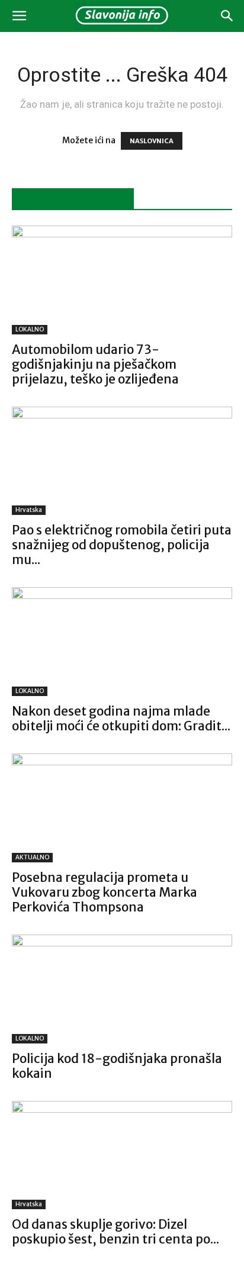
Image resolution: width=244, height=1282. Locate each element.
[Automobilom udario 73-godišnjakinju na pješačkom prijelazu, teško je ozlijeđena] (122, 280)
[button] (19, 16)
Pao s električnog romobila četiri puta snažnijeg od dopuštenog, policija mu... (122, 545)
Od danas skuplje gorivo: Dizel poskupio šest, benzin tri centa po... (115, 1231)
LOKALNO (29, 329)
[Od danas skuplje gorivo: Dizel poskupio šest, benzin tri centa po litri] (122, 1155)
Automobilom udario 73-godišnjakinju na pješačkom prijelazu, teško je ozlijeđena (95, 364)
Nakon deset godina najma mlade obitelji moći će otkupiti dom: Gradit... (121, 718)
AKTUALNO (32, 857)
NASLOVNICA (152, 141)
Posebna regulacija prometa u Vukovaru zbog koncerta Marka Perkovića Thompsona (104, 892)
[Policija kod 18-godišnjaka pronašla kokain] (122, 989)
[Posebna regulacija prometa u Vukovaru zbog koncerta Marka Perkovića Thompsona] (122, 807)
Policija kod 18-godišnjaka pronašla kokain (117, 1066)
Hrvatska (28, 510)
